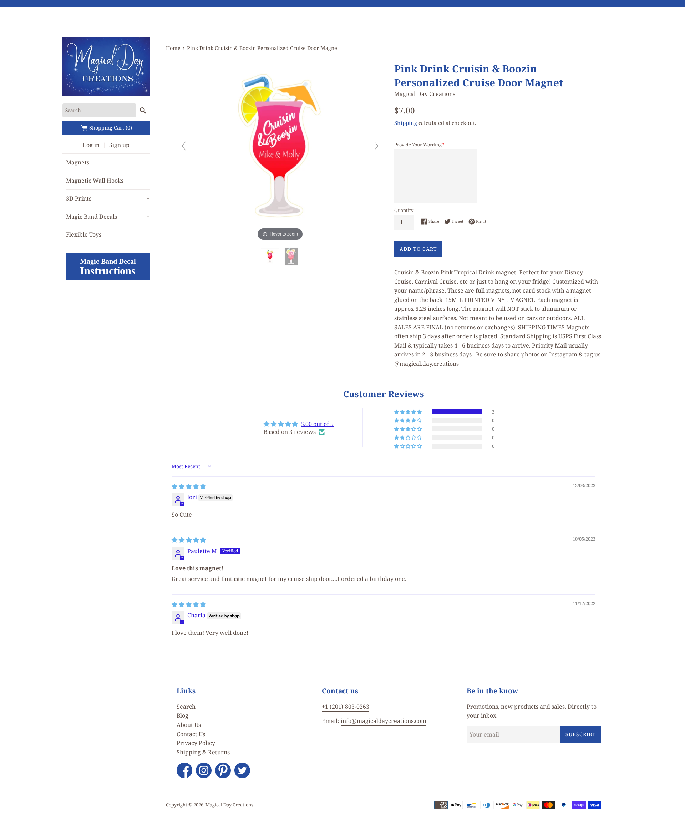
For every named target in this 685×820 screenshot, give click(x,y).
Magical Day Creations (229, 804)
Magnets (77, 162)
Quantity (403, 210)
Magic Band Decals (108, 217)
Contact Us (191, 734)
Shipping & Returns (203, 752)
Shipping (405, 122)
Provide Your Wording (419, 144)
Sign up (119, 145)
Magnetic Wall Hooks (94, 180)
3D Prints (108, 198)
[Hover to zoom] (280, 149)
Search (186, 706)
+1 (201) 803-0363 (345, 706)
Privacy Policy (196, 743)
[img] (189, 486)
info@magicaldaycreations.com (383, 721)
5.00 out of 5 (317, 424)
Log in (91, 145)
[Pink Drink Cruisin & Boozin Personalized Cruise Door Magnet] (270, 257)
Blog (182, 715)
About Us (189, 725)
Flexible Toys (83, 234)
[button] (408, 411)
